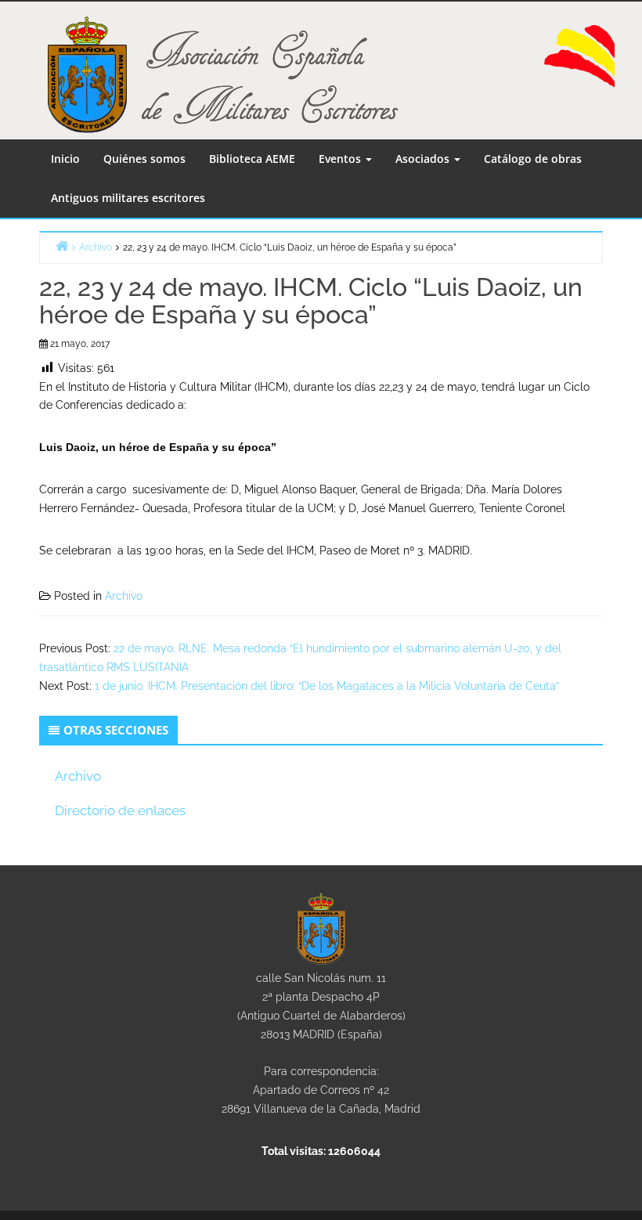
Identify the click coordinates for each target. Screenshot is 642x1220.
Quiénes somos (144, 158)
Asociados (424, 158)
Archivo (123, 596)
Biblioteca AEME (252, 158)
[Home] (62, 245)
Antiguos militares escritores (128, 197)
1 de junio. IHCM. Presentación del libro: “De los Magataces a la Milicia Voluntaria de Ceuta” (327, 686)
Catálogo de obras (533, 158)
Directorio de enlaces (120, 810)
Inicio (65, 158)
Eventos (341, 158)
